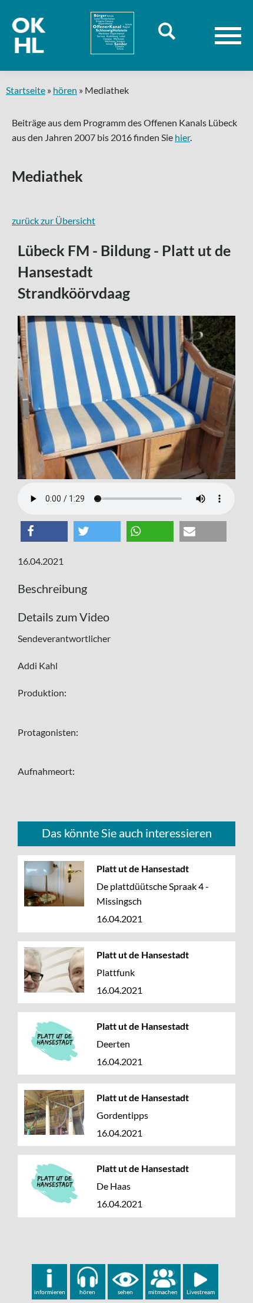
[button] (44, 531)
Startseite (25, 90)
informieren (49, 1291)
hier (182, 137)
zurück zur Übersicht (53, 220)
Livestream (201, 1291)
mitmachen (163, 1291)
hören (65, 90)
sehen (125, 1291)
